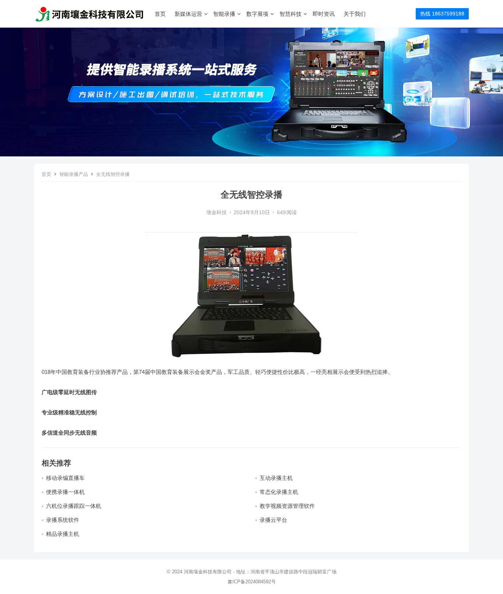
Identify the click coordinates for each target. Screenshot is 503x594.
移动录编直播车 (65, 478)
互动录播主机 (276, 478)
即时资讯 (324, 14)
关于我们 (355, 14)
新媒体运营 (188, 14)
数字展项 (257, 14)
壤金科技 (216, 212)
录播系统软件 (62, 520)
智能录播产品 (73, 174)
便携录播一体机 (65, 492)
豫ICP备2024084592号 (252, 581)
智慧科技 (290, 14)
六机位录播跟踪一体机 (73, 506)
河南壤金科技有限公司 (208, 571)
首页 (160, 14)
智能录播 (224, 14)
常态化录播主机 (279, 492)
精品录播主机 (62, 534)
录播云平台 (273, 520)
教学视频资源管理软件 (287, 506)
